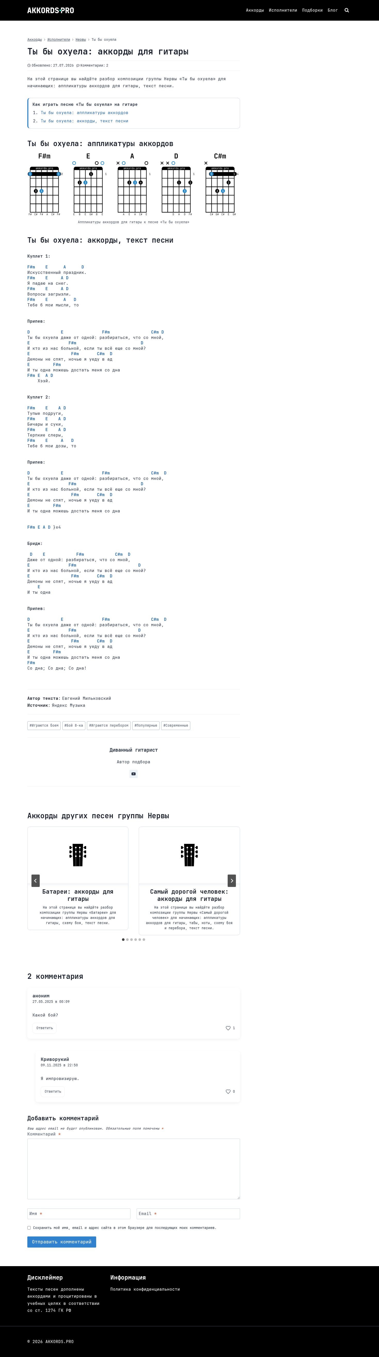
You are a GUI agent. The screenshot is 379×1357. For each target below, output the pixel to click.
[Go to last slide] (35, 881)
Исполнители (283, 10)
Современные (175, 725)
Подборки (312, 10)
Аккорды (255, 10)
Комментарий (44, 1134)
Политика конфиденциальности (145, 1289)
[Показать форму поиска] (347, 10)
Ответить (44, 1028)
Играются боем (44, 725)
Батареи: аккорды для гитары (77, 895)
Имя (35, 1213)
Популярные (146, 725)
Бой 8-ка (73, 725)
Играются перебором (108, 725)
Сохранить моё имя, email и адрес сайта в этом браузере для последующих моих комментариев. (125, 1227)
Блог (333, 10)
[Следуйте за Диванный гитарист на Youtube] (133, 774)
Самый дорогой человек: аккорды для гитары (189, 895)
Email (148, 1213)
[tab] (123, 939)
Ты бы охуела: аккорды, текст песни (84, 121)
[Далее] (232, 881)
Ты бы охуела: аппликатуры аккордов (84, 112)
